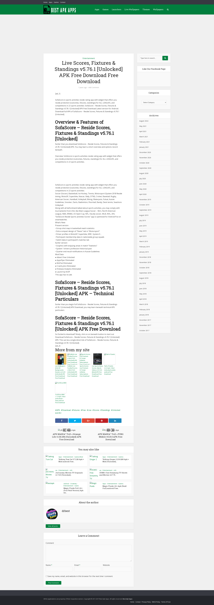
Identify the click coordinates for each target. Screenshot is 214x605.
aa (56, 470)
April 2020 (142, 194)
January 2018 (144, 315)
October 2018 (144, 268)
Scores (96, 410)
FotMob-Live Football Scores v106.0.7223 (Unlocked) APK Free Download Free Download (72, 371)
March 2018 (143, 304)
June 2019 (142, 226)
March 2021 (143, 137)
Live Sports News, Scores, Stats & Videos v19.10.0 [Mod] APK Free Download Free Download (97, 371)
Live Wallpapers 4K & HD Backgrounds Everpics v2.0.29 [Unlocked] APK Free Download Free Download (60, 372)
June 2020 (142, 184)
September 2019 (145, 210)
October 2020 (144, 163)
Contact (62, 2)
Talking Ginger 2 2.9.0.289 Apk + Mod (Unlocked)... (116, 460)
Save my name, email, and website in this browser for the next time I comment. (80, 576)
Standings (106, 410)
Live (89, 410)
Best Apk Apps (127, 599)
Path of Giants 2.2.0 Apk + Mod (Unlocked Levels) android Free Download (109, 370)
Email (77, 565)
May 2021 (142, 126)
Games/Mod (78, 457)
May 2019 (142, 231)
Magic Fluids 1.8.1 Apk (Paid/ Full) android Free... (115, 487)
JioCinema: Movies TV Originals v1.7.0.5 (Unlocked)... (69, 474)
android (66, 484)
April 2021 (142, 131)
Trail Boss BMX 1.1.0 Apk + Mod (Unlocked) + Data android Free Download (60, 399)
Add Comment (93, 88)
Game (77, 486)
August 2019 (143, 215)
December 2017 (145, 320)
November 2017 (145, 325)
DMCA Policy (156, 602)
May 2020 (142, 189)
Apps (50, 2)
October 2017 (144, 330)
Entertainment (89, 58)
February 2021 (144, 142)
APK (58, 410)
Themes (146, 9)
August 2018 (143, 278)
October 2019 (144, 205)
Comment (50, 543)
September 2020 (145, 168)
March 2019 (143, 241)
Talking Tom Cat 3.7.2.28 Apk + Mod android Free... (71, 460)
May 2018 (142, 294)
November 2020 (145, 158)
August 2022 (143, 121)
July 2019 (142, 220)
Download (66, 410)
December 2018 (145, 257)
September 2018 (145, 273)
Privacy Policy (146, 602)
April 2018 (142, 299)
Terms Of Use (166, 602)
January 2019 (144, 252)
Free (84, 410)
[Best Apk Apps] (60, 9)
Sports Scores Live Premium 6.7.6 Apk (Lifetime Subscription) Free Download (84, 371)
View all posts (53, 526)
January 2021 (144, 147)
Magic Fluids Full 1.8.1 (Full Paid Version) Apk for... (73, 490)
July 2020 (142, 178)
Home (45, 2)
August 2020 (143, 173)
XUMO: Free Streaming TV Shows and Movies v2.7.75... (113, 474)
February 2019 (144, 247)
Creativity (73, 484)
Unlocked (116, 410)
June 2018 (142, 289)
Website (106, 565)
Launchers (116, 9)
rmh (71, 470)
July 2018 (142, 283)
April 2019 (142, 236)
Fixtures (76, 410)
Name (49, 565)
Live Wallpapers (131, 9)
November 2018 (145, 262)
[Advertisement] (107, 31)
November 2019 (145, 199)
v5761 (59, 413)
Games (56, 2)
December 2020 (145, 152)
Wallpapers (158, 9)
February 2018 (144, 309)
